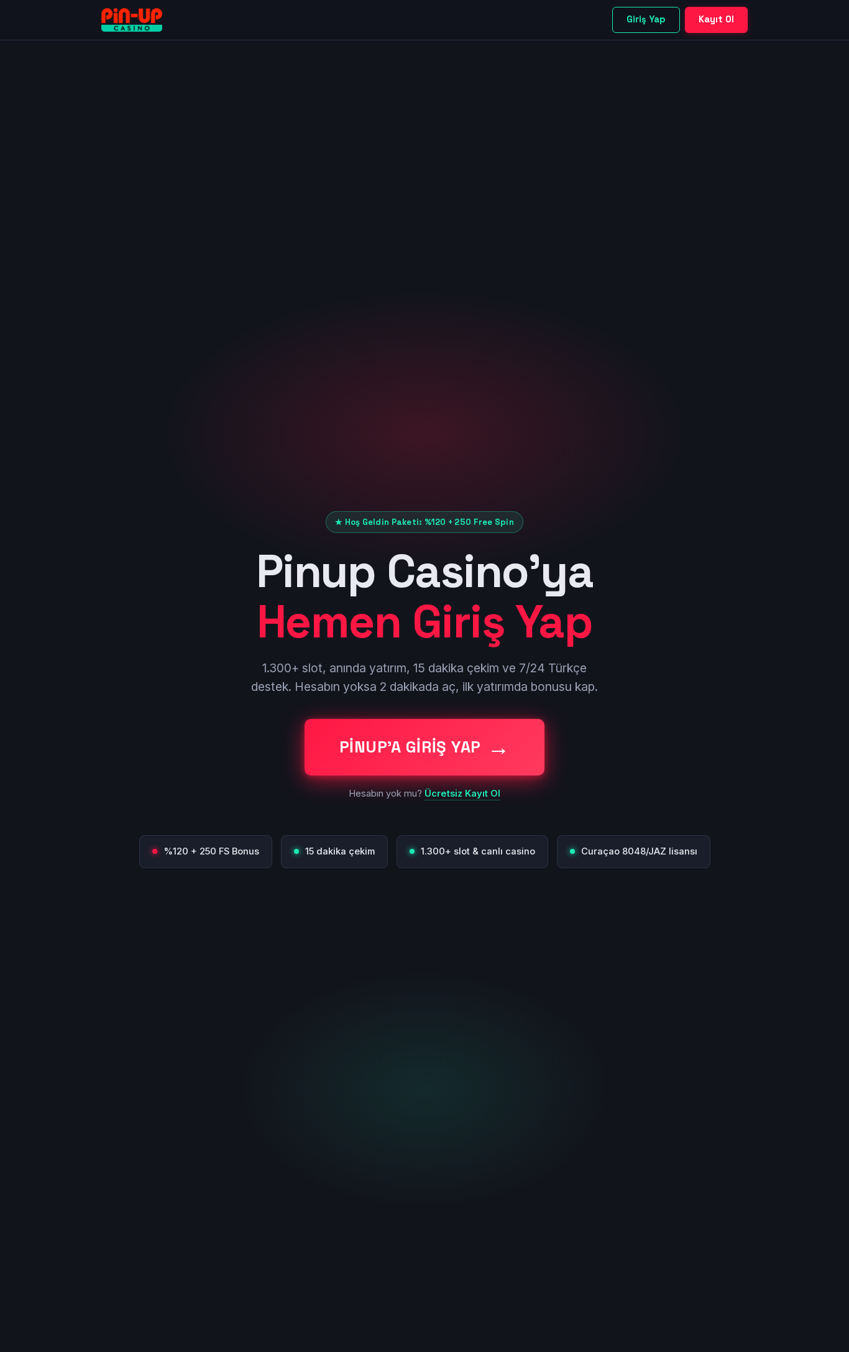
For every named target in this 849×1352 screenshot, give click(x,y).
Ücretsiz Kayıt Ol (462, 793)
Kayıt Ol (716, 19)
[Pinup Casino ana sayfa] (131, 20)
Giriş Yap (646, 19)
